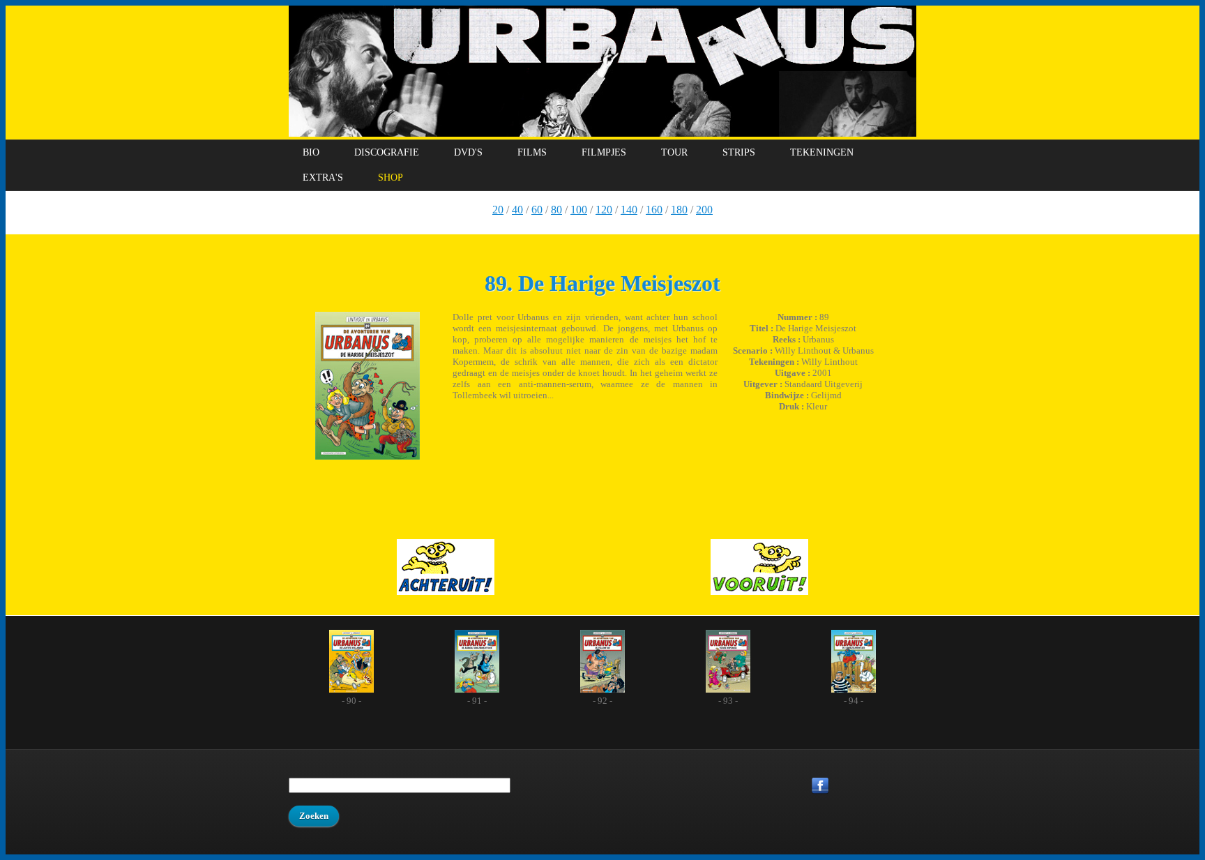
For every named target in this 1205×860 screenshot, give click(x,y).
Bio (311, 152)
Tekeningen (822, 152)
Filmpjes (604, 152)
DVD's (468, 152)
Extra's (323, 177)
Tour (674, 152)
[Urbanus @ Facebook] (864, 787)
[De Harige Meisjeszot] (367, 387)
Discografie (386, 152)
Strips (738, 152)
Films (532, 152)
